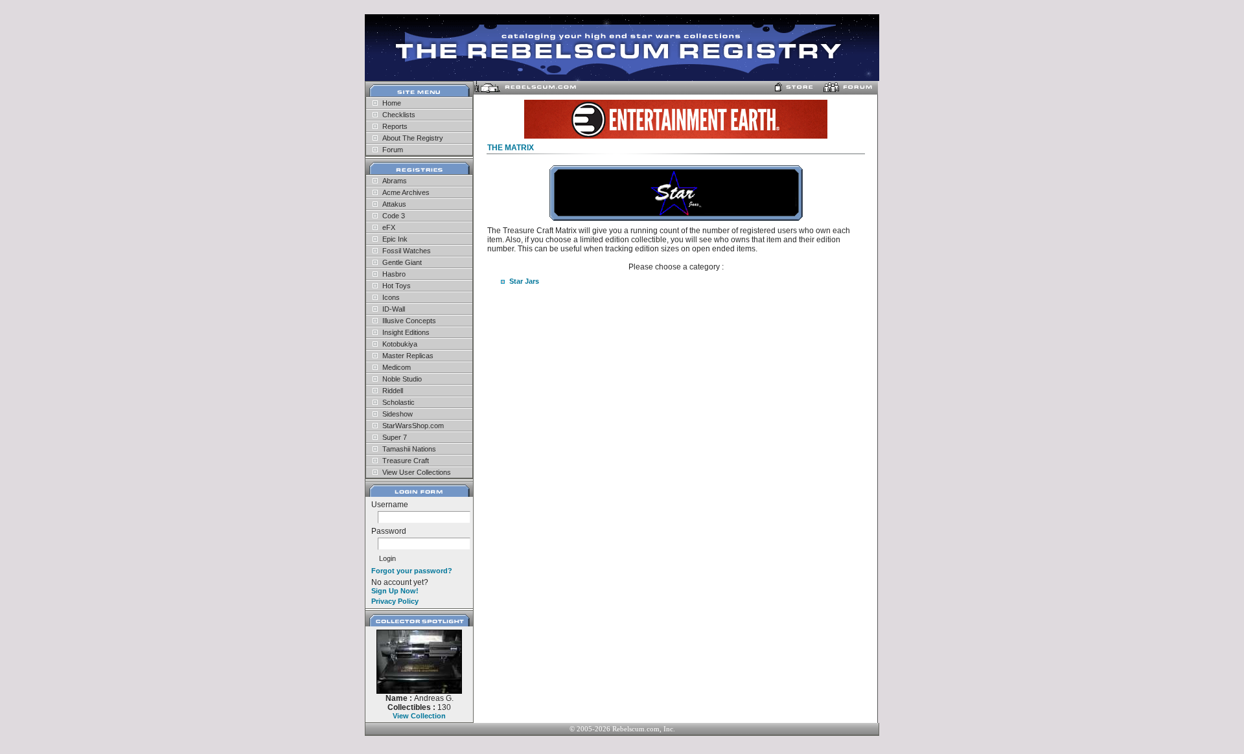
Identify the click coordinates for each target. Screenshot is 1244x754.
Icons (391, 297)
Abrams (394, 181)
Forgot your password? (411, 571)
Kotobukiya (399, 344)
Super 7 (394, 437)
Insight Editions (406, 332)
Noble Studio (402, 379)
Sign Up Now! (395, 591)
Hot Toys (396, 286)
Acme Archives (406, 192)
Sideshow (397, 414)
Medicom (396, 367)
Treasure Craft (405, 460)
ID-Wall (393, 309)
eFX (388, 227)
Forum (392, 150)
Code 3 (393, 216)
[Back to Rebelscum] (525, 90)
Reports (395, 126)
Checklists (398, 115)
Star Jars (524, 281)
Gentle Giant (402, 262)
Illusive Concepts (409, 321)
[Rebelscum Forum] (849, 90)
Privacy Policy (395, 601)
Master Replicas (407, 356)
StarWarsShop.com (413, 425)
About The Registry (412, 138)
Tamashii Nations (409, 449)
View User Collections (416, 472)
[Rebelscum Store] (796, 90)
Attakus (394, 204)
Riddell (392, 390)
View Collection (419, 716)
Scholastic (398, 402)
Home (391, 103)
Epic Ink (395, 239)
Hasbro (394, 274)
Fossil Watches (406, 251)
